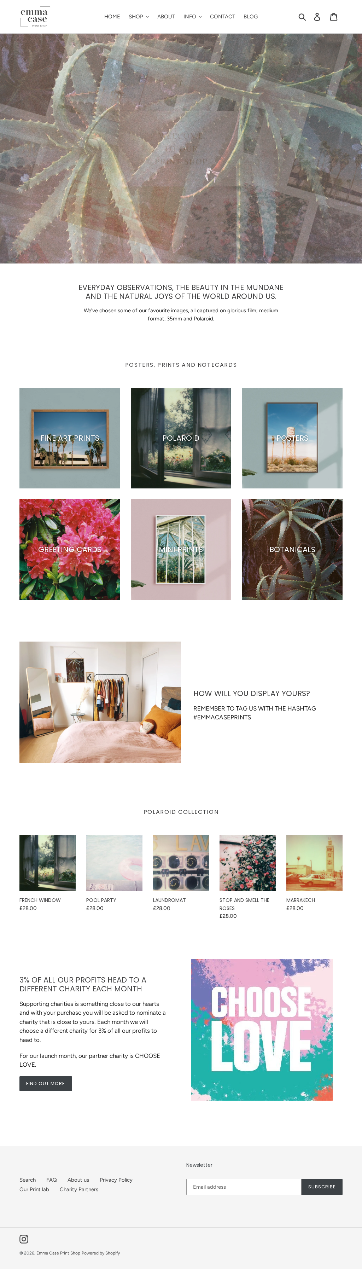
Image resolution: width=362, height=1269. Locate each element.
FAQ (51, 1180)
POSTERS (181, 159)
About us (78, 1180)
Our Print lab (34, 1189)
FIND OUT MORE (45, 1083)
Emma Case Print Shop (58, 1253)
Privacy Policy (116, 1180)
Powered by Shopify (101, 1253)
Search (27, 1180)
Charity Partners (79, 1189)
